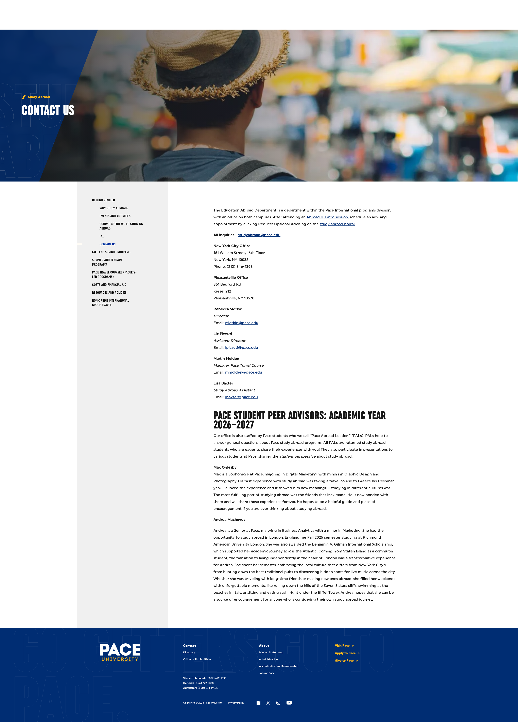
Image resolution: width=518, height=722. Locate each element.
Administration (268, 659)
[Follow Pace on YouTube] (289, 703)
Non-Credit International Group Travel (110, 303)
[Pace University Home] (122, 652)
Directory (189, 652)
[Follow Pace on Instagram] (278, 703)
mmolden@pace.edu (243, 372)
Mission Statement (271, 652)
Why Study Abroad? (114, 208)
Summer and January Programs (107, 262)
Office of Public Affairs (197, 659)
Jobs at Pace (267, 673)
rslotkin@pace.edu (241, 323)
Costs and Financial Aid (109, 285)
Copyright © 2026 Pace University (202, 702)
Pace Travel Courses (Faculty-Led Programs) (114, 274)
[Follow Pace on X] (268, 703)
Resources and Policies (109, 293)
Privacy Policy (236, 702)
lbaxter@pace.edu (241, 397)
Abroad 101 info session (327, 217)
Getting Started (103, 200)
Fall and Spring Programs (111, 252)
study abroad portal (337, 224)
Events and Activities (115, 216)
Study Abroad (39, 97)
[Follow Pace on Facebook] (258, 703)
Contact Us (108, 244)
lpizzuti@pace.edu (241, 347)
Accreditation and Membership (278, 666)
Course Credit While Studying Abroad (121, 226)
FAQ (102, 236)
